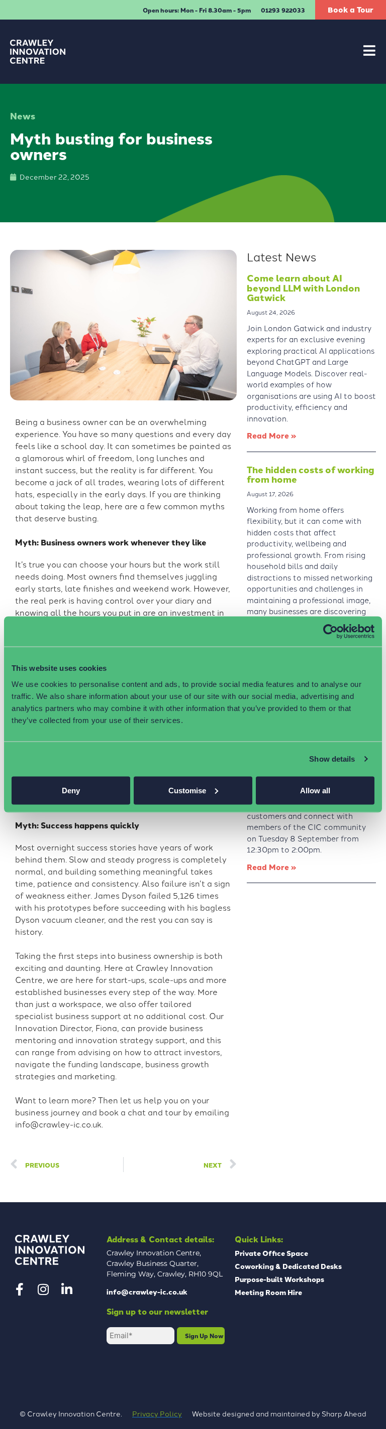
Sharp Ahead (344, 1413)
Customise (187, 790)
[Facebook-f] (19, 1289)
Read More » (271, 435)
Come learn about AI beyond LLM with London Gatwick (303, 288)
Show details (332, 759)
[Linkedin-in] (66, 1289)
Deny (71, 790)
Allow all (315, 790)
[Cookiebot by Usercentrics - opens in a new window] (330, 631)
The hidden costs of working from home (310, 474)
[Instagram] (43, 1289)
